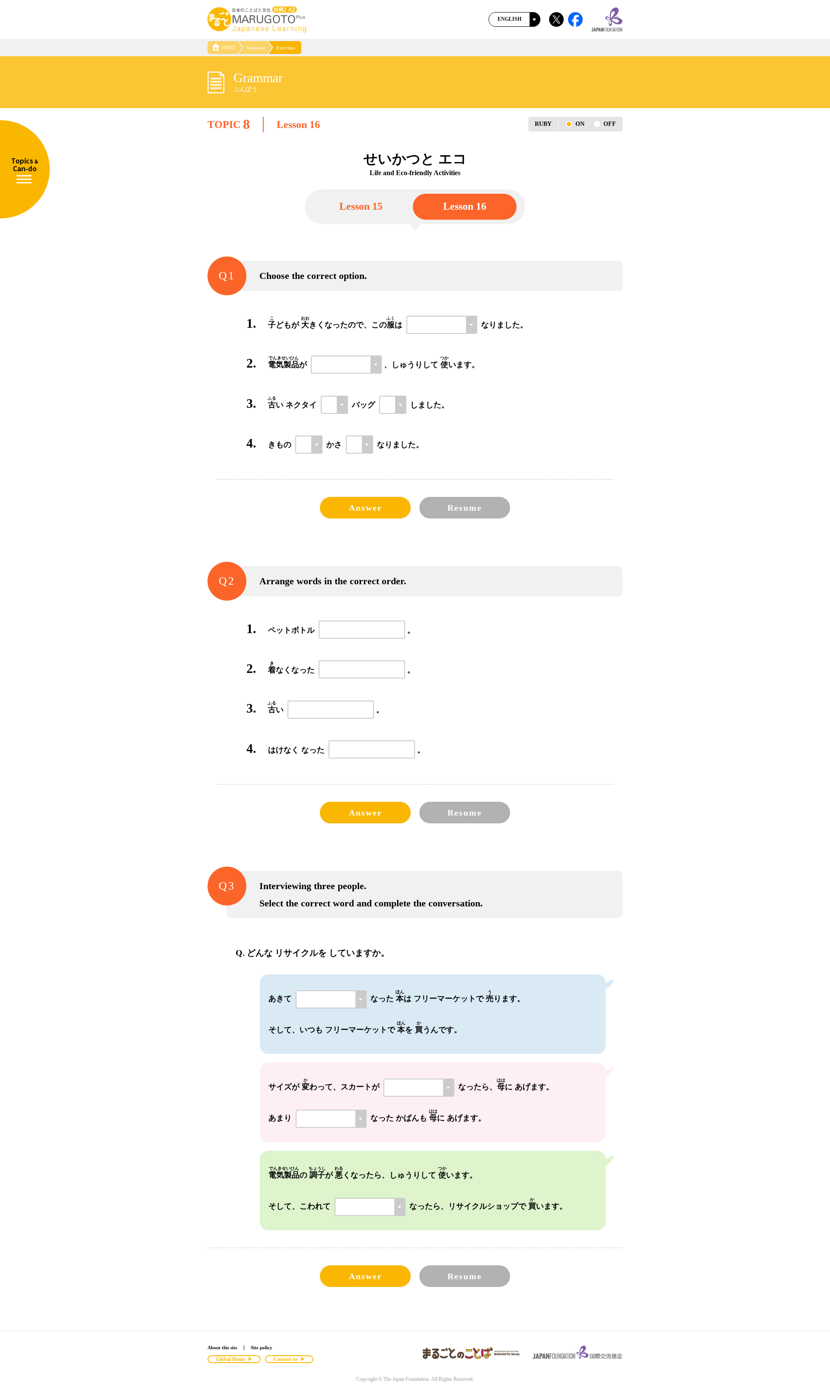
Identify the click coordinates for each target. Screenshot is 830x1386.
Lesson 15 (361, 206)
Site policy (261, 1347)
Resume (464, 507)
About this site (222, 1347)
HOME (228, 47)
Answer (365, 507)
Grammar (255, 47)
